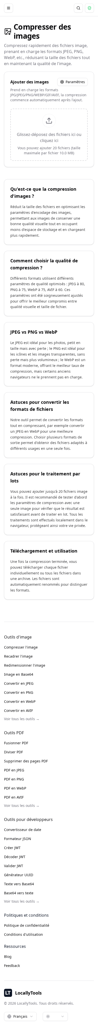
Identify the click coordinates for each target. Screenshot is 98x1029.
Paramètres (75, 81)
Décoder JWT (14, 856)
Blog (8, 956)
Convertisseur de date (22, 829)
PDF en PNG (14, 779)
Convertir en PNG (18, 692)
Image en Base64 (18, 674)
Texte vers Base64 (19, 883)
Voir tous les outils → (21, 718)
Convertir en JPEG (18, 683)
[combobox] (20, 1016)
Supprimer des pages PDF (26, 761)
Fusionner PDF (16, 743)
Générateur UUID (18, 874)
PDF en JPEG (14, 770)
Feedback (12, 965)
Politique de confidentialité (26, 925)
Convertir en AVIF (18, 710)
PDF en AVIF (14, 797)
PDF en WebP (15, 788)
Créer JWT (12, 847)
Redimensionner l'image (24, 665)
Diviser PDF (13, 752)
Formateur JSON (17, 838)
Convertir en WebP (19, 701)
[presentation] (49, 135)
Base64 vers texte (18, 893)
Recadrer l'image (18, 656)
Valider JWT (13, 865)
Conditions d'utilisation (23, 934)
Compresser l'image (21, 647)
